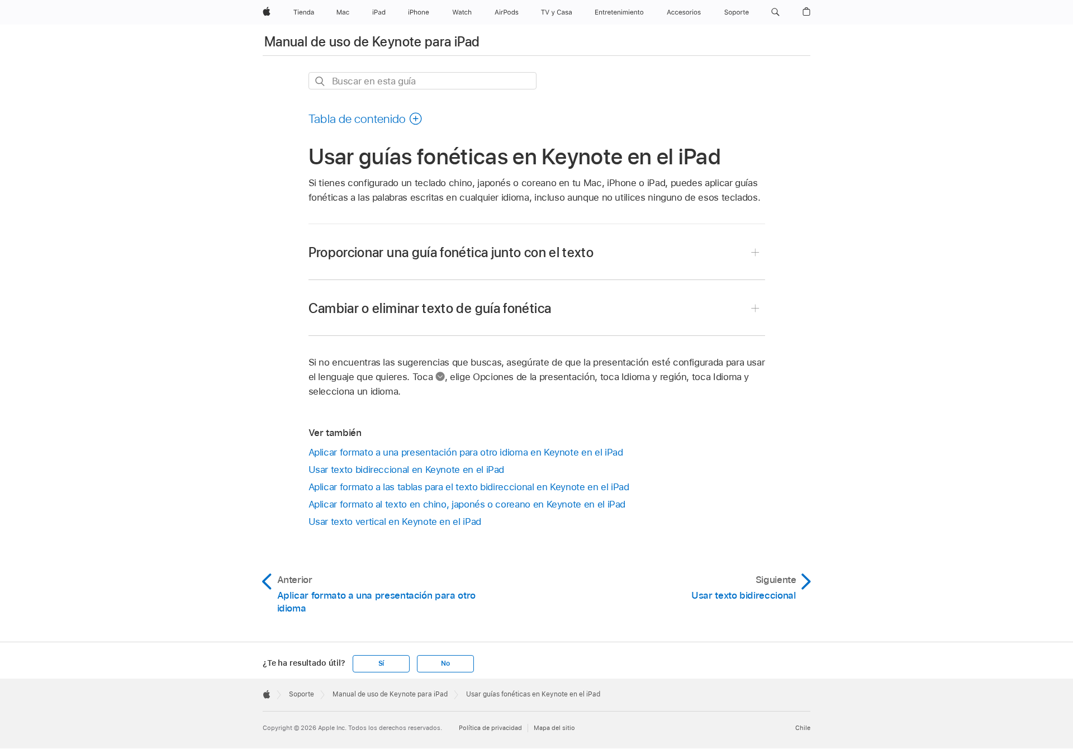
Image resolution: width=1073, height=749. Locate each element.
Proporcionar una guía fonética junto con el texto (451, 252)
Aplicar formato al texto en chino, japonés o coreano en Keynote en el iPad (467, 504)
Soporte (301, 694)
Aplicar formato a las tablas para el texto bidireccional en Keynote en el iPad (468, 486)
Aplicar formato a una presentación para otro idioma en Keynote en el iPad (465, 452)
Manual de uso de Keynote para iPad (371, 42)
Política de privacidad (490, 728)
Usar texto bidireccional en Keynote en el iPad (406, 469)
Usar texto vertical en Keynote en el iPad (394, 521)
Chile (802, 728)
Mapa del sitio (554, 728)
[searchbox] (422, 80)
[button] (775, 12)
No (445, 663)
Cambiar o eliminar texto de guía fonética (430, 308)
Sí (381, 663)
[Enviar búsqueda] (320, 81)
